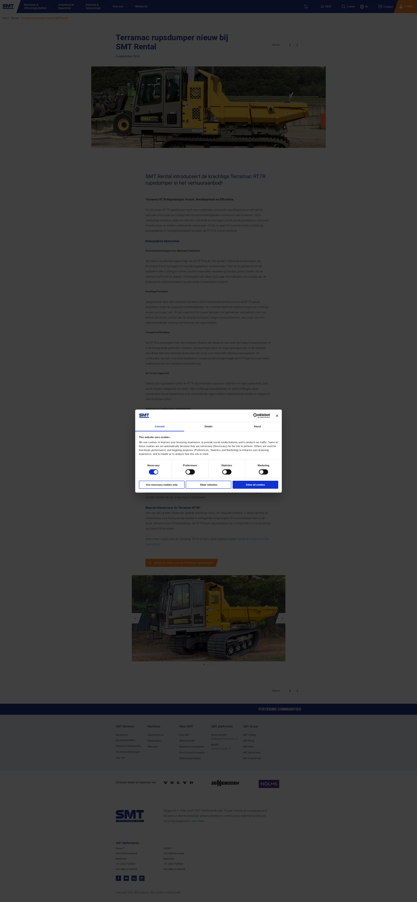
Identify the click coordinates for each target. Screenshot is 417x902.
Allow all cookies (255, 484)
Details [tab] (209, 426)
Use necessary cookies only (162, 484)
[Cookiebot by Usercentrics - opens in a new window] (255, 415)
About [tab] (257, 426)
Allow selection (208, 484)
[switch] (190, 472)
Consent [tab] (160, 426)
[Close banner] (277, 416)
